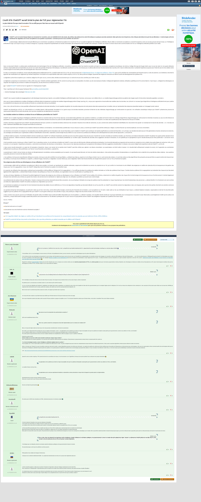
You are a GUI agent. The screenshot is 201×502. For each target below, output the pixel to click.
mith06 (12, 356)
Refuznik (12, 310)
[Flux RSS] (199, 5)
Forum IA (96, 5)
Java (39, 3)
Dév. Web (43, 3)
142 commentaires (25, 26)
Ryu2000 (12, 413)
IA (26, 3)
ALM (30, 3)
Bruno (16, 26)
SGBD (59, 3)
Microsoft (34, 3)
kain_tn (12, 269)
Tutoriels (28, 1)
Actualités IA (89, 5)
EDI (48, 3)
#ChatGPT (13, 86)
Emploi (56, 1)
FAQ (33, 1)
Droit (67, 1)
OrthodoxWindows (12, 385)
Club (71, 1)
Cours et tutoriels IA (103, 5)
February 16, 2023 (30, 92)
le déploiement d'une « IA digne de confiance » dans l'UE (98, 73)
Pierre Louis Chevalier (12, 244)
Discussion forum (189, 66)
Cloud (23, 3)
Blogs (37, 1)
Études (62, 1)
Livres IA (111, 5)
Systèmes (74, 3)
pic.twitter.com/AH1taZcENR (40, 89)
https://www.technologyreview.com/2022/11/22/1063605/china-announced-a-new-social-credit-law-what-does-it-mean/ (50, 350)
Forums (21, 1)
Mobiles (68, 3)
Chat (42, 1)
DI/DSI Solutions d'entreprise (14, 3)
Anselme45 (12, 399)
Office (64, 3)
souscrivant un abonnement (80, 225)
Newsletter (49, 1)
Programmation (53, 3)
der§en (12, 453)
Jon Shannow (12, 296)
